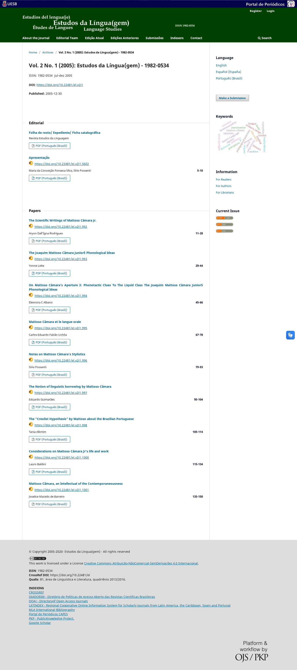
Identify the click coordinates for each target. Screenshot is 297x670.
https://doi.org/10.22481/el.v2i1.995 (61, 328)
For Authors (223, 186)
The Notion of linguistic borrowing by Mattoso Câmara (70, 386)
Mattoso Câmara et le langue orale (55, 322)
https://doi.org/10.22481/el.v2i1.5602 (62, 164)
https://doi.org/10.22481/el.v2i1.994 (61, 296)
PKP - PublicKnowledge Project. (51, 618)
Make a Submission (232, 98)
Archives (47, 52)
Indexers (177, 38)
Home (33, 52)
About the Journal (35, 38)
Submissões (155, 38)
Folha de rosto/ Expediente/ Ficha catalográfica (64, 133)
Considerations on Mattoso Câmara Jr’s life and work (69, 451)
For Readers (223, 179)
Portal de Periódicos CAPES (48, 614)
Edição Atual (94, 38)
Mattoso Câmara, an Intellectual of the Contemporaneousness (76, 483)
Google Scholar (40, 623)
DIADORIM (37, 597)
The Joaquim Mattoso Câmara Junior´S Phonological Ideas (72, 253)
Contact (196, 38)
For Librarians (225, 192)
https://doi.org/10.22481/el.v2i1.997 (61, 393)
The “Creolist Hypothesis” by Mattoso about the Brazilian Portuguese (81, 419)
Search (266, 38)
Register (256, 11)
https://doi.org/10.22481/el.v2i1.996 (61, 360)
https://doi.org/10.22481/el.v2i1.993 (61, 259)
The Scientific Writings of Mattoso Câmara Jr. (62, 220)
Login (271, 11)
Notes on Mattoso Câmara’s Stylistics (57, 354)
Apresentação (39, 158)
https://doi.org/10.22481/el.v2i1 (60, 85)
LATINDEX (36, 605)
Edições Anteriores (125, 38)
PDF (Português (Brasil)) (51, 146)
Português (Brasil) (229, 78)
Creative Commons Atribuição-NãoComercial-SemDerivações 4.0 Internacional (141, 563)
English (221, 65)
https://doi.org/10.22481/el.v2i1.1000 (62, 457)
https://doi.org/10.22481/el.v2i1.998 (61, 425)
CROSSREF (36, 592)
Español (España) (228, 72)
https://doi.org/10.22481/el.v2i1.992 (61, 227)
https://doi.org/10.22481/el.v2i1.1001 (62, 490)
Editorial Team (67, 38)
